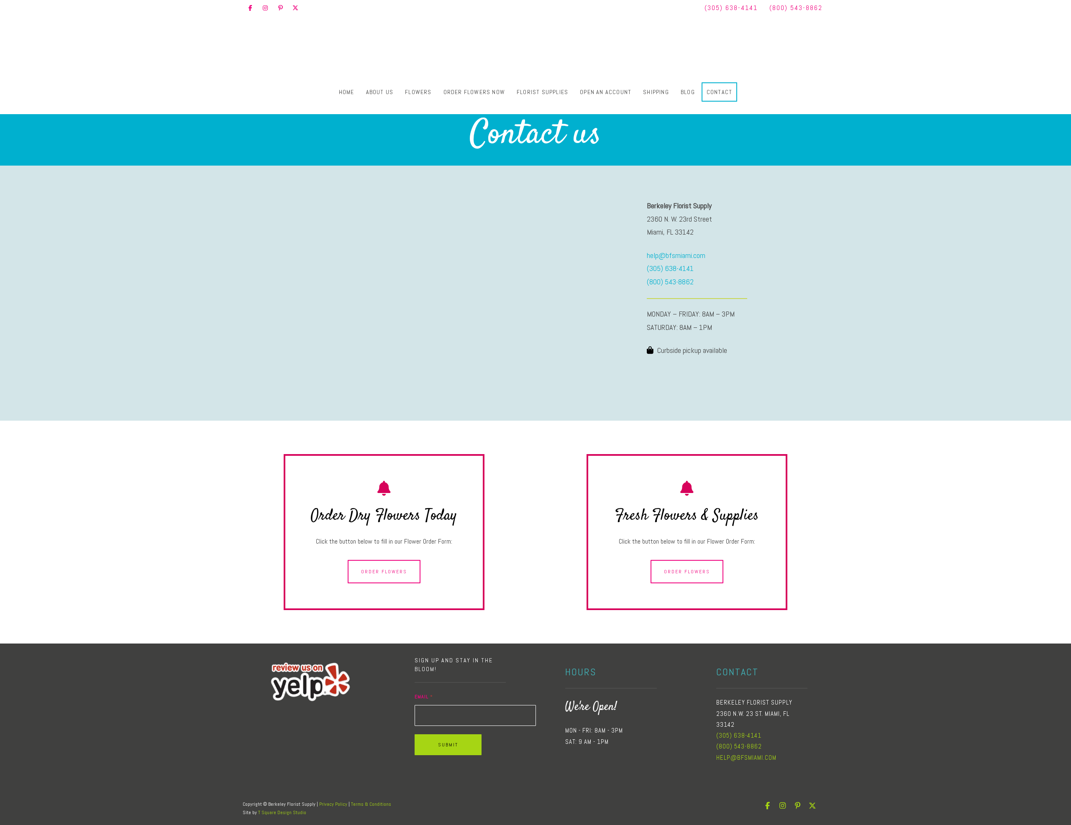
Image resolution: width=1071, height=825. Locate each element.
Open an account (605, 90)
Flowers (418, 90)
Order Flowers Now (474, 90)
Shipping (656, 90)
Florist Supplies (542, 90)
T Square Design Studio (282, 812)
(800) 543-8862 (795, 7)
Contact (719, 90)
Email (424, 696)
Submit (448, 744)
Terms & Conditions (371, 804)
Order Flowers (384, 571)
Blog (688, 90)
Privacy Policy (333, 804)
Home (346, 90)
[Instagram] (265, 7)
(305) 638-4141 (731, 7)
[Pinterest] (280, 7)
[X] (295, 7)
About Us (380, 90)
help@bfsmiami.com (676, 255)
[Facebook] (250, 7)
